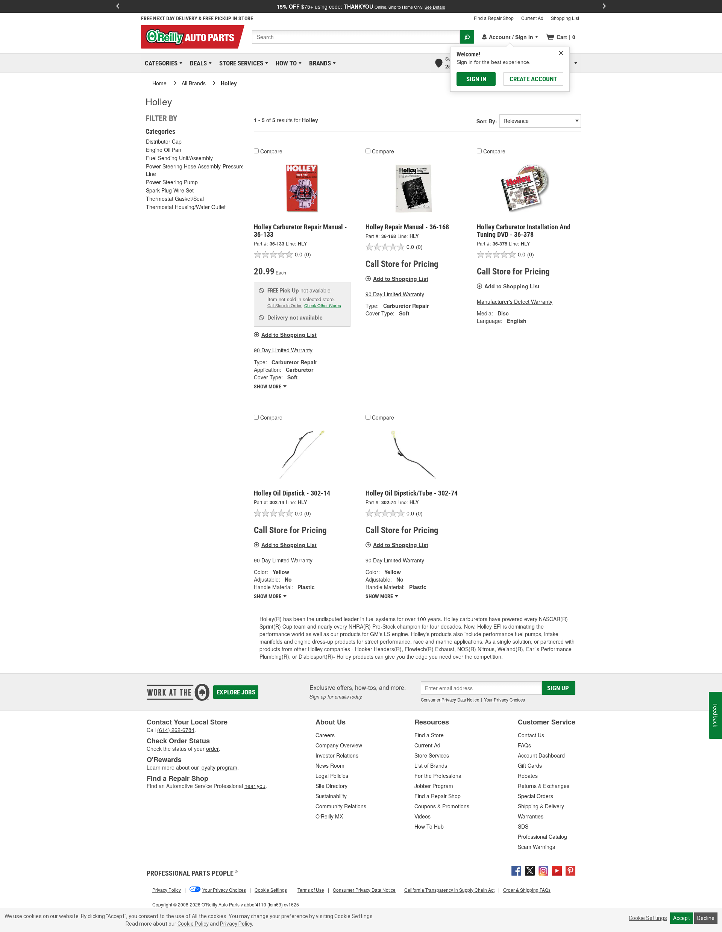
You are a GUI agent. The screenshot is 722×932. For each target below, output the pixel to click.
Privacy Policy (236, 924)
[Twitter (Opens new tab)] (530, 870)
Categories (160, 63)
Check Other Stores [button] (322, 305)
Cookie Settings (648, 918)
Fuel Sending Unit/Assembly (179, 158)
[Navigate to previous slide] (118, 6)
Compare (271, 151)
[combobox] (356, 37)
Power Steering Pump (172, 182)
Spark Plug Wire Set (170, 190)
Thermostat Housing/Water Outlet (186, 207)
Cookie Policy (193, 924)
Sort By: (486, 121)
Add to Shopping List (289, 334)
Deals (197, 63)
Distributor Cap (164, 141)
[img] (561, 53)
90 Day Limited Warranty (283, 350)
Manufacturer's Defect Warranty (514, 301)
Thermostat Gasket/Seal (175, 198)
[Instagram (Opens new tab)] (543, 870)
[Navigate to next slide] (604, 6)
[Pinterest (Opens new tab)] (570, 870)
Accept (681, 918)
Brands (318, 63)
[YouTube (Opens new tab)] (557, 870)
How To (285, 63)
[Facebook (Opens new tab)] (516, 870)
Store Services (240, 63)
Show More (268, 386)
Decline (705, 918)
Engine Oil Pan (163, 149)
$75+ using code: (361, 6)
